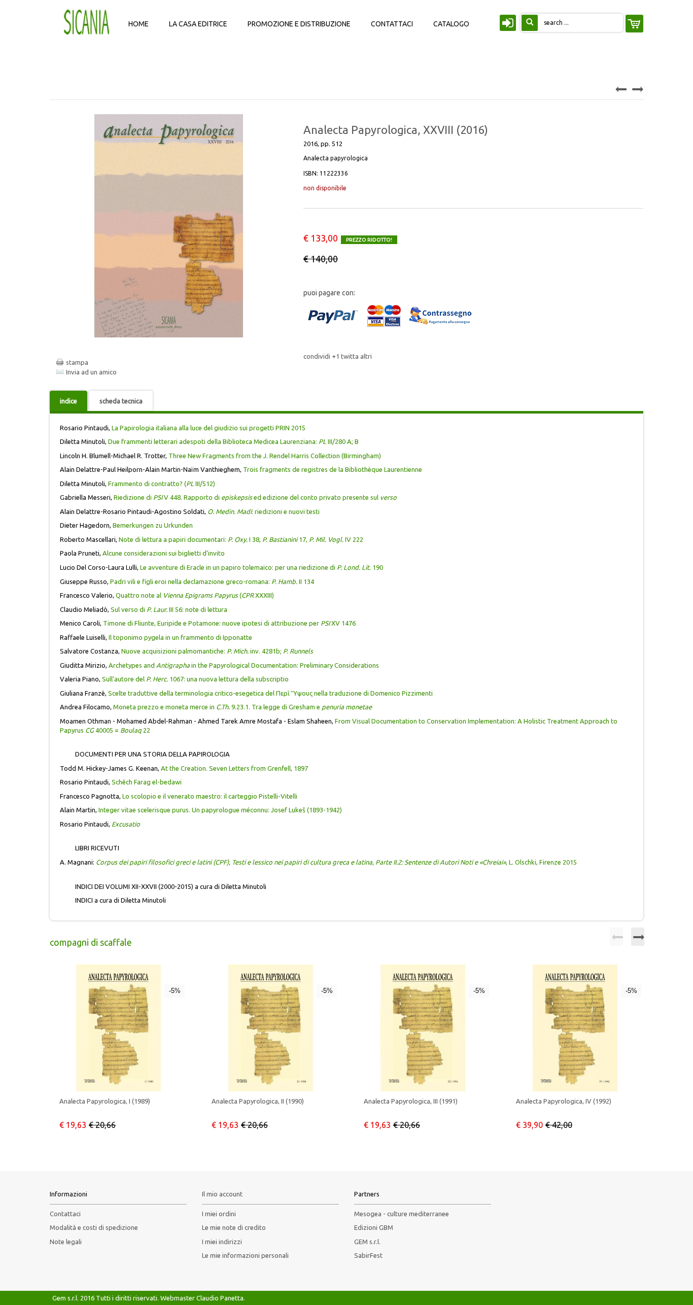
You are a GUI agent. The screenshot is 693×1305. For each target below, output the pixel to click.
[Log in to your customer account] (506, 24)
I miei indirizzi (222, 1241)
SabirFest (368, 1255)
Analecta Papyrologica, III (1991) (411, 1101)
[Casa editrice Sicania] (88, 21)
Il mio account (222, 1193)
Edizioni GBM (373, 1227)
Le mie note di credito (234, 1227)
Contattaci (65, 1213)
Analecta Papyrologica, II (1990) (258, 1101)
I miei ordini (219, 1213)
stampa (77, 362)
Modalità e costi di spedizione (94, 1227)
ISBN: (325, 173)
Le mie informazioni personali (245, 1255)
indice (68, 400)
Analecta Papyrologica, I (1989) (104, 1101)
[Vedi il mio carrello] (634, 23)
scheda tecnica (121, 400)
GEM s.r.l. (367, 1241)
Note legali (66, 1241)
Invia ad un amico (91, 371)
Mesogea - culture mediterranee (401, 1213)
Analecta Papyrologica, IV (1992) (563, 1101)
